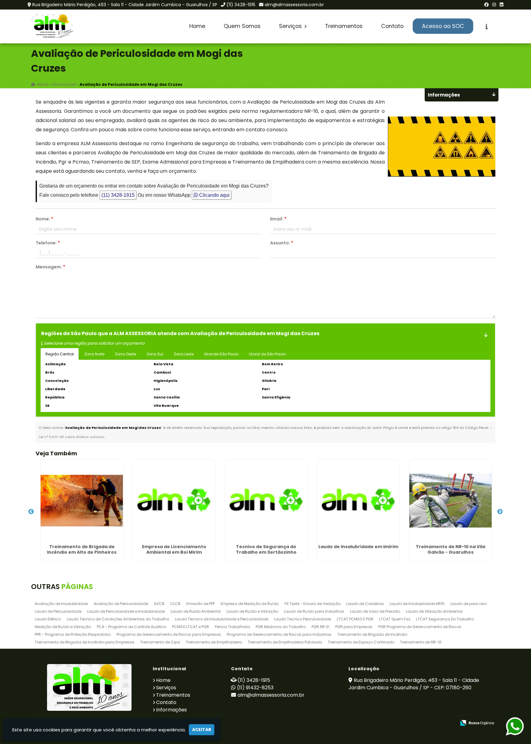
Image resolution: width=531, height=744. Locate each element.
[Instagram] (494, 5)
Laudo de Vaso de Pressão (375, 611)
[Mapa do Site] (390, 723)
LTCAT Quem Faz (394, 619)
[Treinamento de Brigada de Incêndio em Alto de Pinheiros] (82, 500)
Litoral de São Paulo (267, 354)
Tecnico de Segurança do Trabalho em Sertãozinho (266, 549)
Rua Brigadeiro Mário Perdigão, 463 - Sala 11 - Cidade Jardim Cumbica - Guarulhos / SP (124, 5)
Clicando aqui (214, 195)
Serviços (291, 26)
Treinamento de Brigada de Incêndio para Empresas (84, 642)
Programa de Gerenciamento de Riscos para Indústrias (279, 634)
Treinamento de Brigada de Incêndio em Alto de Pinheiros (81, 549)
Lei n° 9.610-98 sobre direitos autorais (71, 436)
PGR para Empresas (353, 626)
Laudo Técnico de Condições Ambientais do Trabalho (118, 619)
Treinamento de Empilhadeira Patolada (285, 642)
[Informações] (486, 26)
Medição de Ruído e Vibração (63, 626)
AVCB (159, 603)
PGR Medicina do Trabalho (281, 626)
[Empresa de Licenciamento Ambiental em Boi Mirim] (174, 500)
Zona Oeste (125, 354)
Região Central (59, 354)
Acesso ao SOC (443, 26)
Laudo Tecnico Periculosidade (302, 619)
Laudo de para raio (468, 603)
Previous (31, 512)
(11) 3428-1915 (240, 5)
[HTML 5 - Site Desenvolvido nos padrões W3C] (406, 723)
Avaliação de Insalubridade (61, 603)
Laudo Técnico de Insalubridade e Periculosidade (221, 619)
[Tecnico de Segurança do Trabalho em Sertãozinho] (266, 500)
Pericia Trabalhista (232, 626)
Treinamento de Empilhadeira (214, 642)
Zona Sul (155, 354)
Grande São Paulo (221, 354)
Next (500, 512)
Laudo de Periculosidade (58, 611)
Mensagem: (50, 267)
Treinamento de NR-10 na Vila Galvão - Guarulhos (450, 549)
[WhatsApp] (509, 726)
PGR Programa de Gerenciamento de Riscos (419, 626)
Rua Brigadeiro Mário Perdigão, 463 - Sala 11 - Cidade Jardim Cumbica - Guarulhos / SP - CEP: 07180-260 (413, 684)
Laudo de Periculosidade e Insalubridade (126, 611)
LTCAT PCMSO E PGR (355, 619)
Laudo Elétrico (48, 619)
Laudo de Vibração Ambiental (434, 611)
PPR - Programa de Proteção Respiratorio (73, 634)
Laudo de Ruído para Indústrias (314, 611)
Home (197, 26)
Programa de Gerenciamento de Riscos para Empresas (168, 634)
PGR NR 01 (320, 626)
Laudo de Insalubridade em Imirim (358, 547)
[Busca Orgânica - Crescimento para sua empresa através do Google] (477, 722)
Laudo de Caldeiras (365, 603)
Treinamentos (344, 26)
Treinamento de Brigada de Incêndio (372, 634)
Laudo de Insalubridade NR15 (417, 603)
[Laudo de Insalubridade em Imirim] (358, 500)
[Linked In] (501, 5)
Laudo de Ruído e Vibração (252, 611)
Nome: (44, 219)
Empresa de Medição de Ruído (250, 603)
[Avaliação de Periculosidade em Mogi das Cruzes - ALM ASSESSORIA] (53, 26)
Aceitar (201, 729)
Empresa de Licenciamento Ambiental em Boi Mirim (174, 549)
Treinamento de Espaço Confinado (361, 642)
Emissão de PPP (200, 603)
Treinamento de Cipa (160, 642)
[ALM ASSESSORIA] (89, 687)
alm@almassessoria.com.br (294, 5)
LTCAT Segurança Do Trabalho (445, 619)
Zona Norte (94, 354)
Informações (171, 709)
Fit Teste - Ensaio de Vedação (312, 603)
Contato (392, 26)
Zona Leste (184, 354)
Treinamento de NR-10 (421, 642)
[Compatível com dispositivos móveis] (448, 723)
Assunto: (281, 243)
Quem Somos (242, 26)
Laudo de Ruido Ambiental (196, 611)
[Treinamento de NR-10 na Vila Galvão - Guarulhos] (450, 500)
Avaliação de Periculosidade (121, 603)
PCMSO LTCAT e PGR (190, 626)
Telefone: (48, 243)
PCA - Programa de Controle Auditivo (131, 626)
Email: (278, 219)
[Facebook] (486, 5)
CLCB (175, 603)
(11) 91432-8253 (255, 687)
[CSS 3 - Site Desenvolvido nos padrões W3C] (427, 723)
